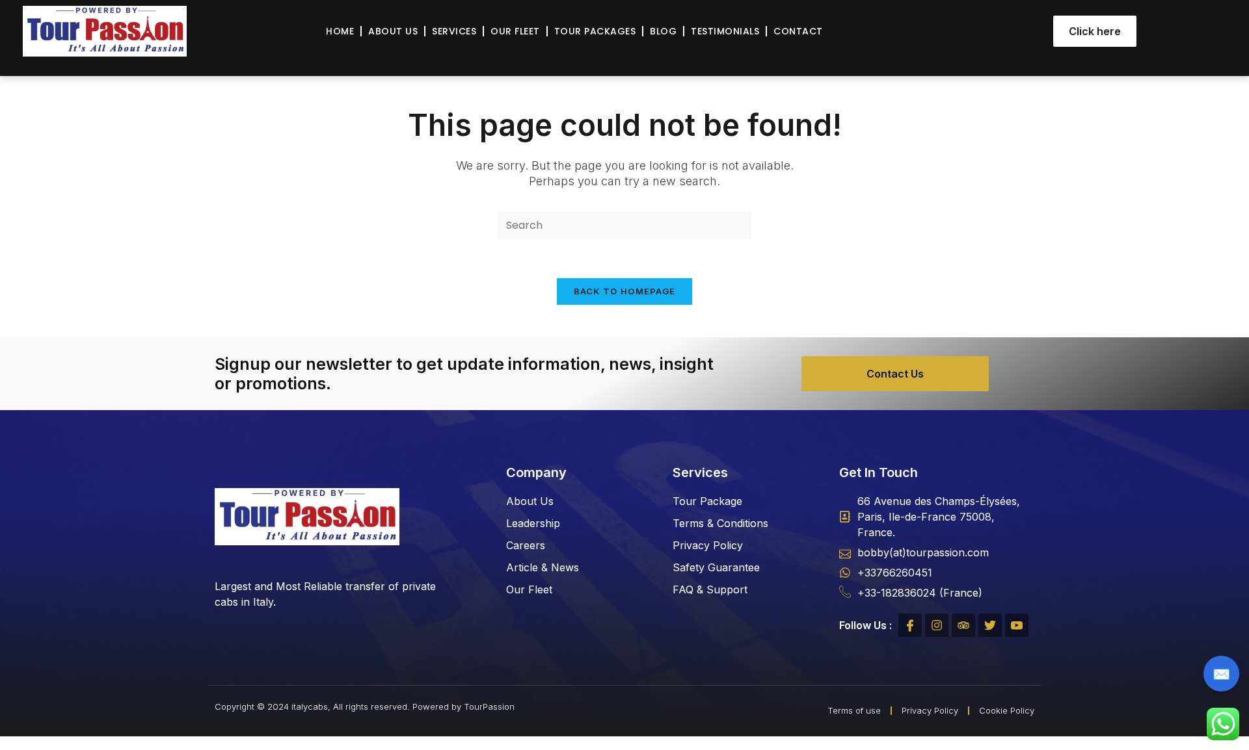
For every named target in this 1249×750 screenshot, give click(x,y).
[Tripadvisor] (963, 625)
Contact (798, 31)
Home (340, 31)
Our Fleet (515, 31)
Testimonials (725, 31)
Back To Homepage (625, 291)
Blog (663, 31)
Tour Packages (595, 31)
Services (454, 31)
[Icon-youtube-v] (1016, 625)
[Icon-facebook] (910, 625)
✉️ (1221, 674)
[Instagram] (936, 625)
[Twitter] (990, 625)
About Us (393, 31)
